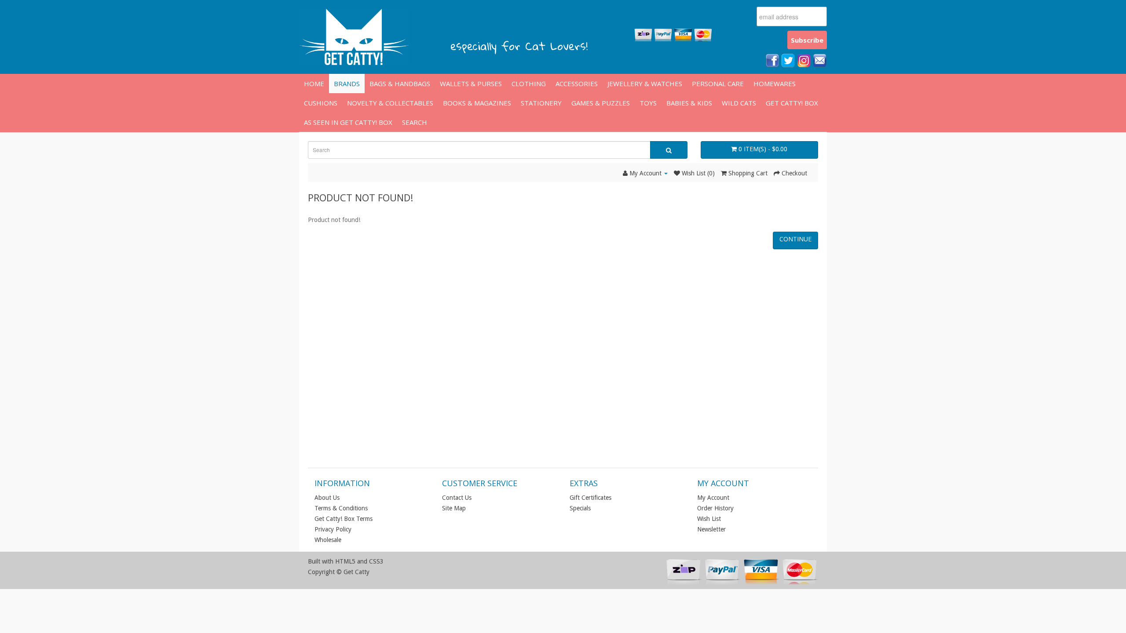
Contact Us (457, 497)
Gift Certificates (590, 497)
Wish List (709, 518)
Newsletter (711, 529)
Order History (715, 508)
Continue (795, 239)
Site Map (454, 508)
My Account (713, 497)
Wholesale (327, 539)
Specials (580, 508)
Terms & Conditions (341, 508)
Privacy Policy (332, 529)
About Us (327, 497)
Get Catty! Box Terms (343, 518)
